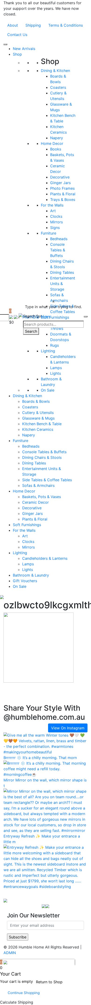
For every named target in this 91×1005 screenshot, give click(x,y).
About (12, 25)
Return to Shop (49, 982)
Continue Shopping (24, 993)
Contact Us (17, 34)
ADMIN (10, 952)
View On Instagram (67, 728)
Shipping (33, 25)
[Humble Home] (5, 900)
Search (31, 331)
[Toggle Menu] (5, 44)
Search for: (32, 316)
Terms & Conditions (65, 25)
